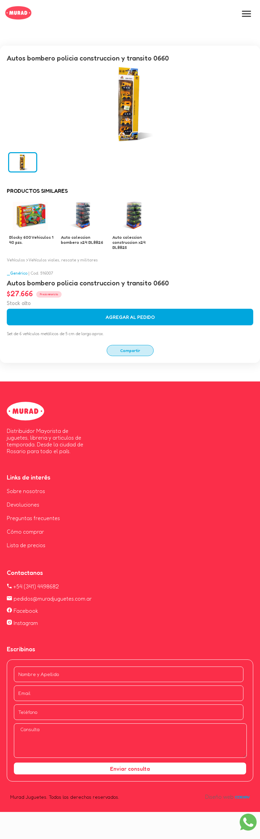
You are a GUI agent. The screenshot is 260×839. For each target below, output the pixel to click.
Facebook (25, 610)
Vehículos (16, 259)
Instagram (25, 623)
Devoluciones (23, 504)
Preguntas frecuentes (33, 518)
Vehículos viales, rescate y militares (63, 259)
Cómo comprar (25, 531)
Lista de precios (26, 545)
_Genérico (17, 273)
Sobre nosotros (26, 491)
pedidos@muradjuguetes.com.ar (52, 598)
